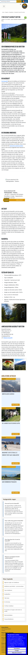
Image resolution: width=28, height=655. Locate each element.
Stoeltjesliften (7, 594)
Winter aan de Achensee (8, 394)
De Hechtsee (7, 602)
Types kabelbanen (8, 590)
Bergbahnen (11, 12)
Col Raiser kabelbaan (8, 605)
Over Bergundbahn (6, 629)
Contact (3, 630)
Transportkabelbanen (8, 619)
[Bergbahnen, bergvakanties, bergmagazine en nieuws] (24, 6)
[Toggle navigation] (4, 6)
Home (3, 12)
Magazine (6, 12)
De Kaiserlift (5, 81)
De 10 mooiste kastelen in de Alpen (11, 423)
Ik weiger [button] (17, 650)
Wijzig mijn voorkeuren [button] (17, 652)
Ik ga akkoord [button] (17, 648)
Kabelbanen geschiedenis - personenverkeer (14, 586)
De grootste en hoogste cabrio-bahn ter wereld (13, 610)
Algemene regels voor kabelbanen (11, 582)
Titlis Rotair (6, 598)
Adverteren (4, 634)
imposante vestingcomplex (16, 145)
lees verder (15, 404)
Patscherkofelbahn (8, 615)
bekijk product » (19, 200)
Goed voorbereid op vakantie (9, 482)
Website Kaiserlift (7, 337)
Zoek (18, 1)
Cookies (3, 639)
